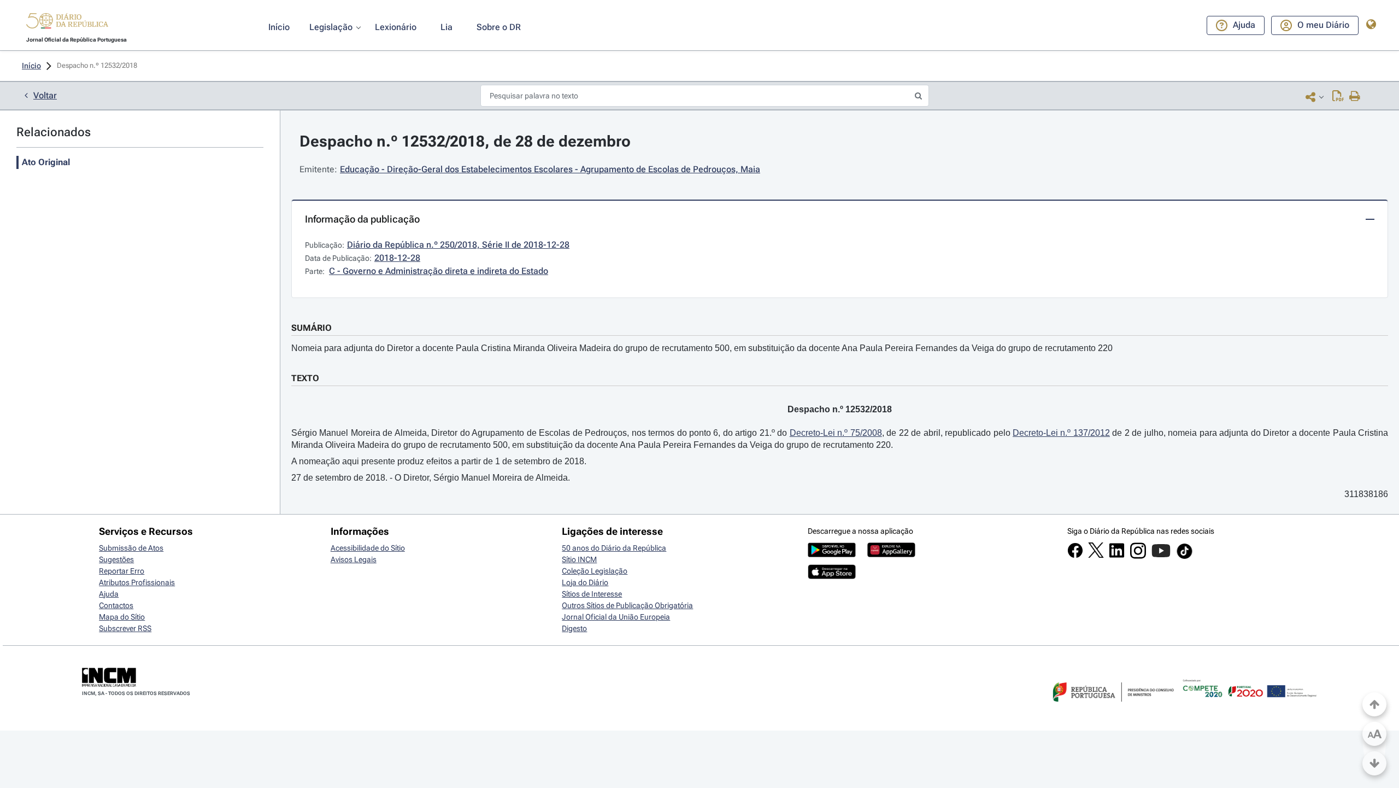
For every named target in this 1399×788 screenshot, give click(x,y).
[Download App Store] (832, 576)
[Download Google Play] (832, 554)
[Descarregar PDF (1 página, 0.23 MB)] (1338, 96)
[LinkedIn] (1117, 555)
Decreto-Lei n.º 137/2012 (1061, 432)
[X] (1096, 555)
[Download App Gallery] (891, 554)
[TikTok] (1184, 557)
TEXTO (305, 378)
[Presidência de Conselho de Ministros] (1112, 708)
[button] (67, 22)
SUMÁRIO (311, 328)
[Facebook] (1075, 555)
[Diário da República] (67, 23)
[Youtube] (1161, 556)
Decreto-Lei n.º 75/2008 (836, 432)
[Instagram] (1138, 556)
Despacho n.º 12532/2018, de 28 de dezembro (465, 141)
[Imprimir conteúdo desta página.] (1355, 96)
